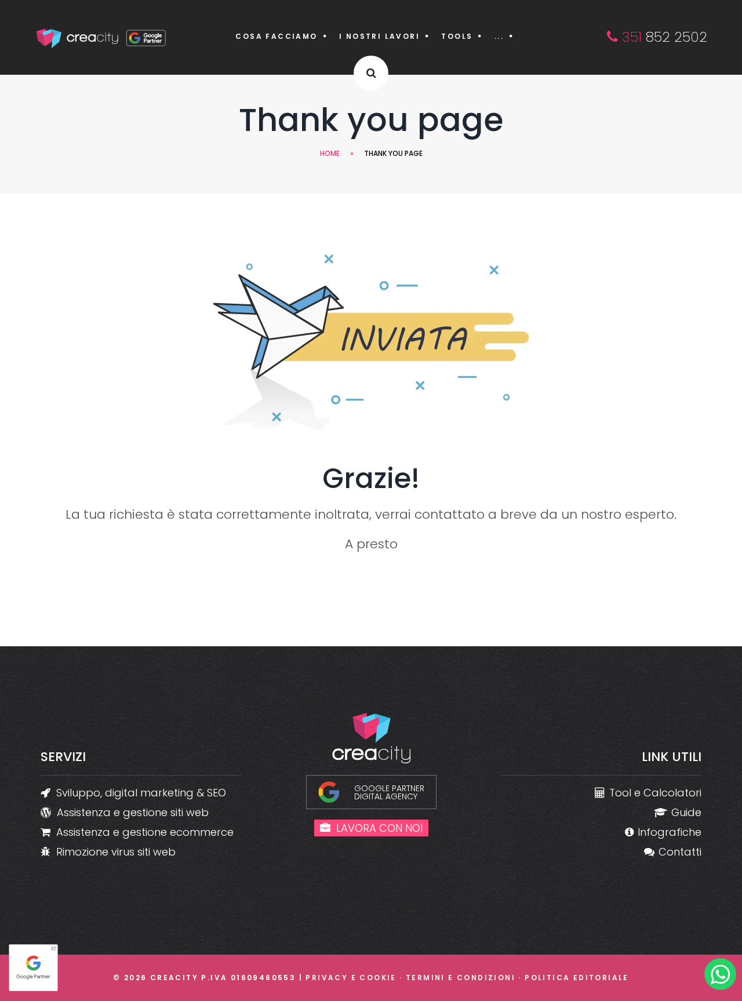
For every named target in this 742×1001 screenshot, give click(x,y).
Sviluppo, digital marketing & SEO (141, 792)
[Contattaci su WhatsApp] (720, 976)
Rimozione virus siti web (116, 852)
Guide (686, 812)
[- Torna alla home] (102, 37)
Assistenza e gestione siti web (133, 812)
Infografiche (669, 832)
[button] (371, 73)
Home (330, 153)
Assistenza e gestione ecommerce (145, 832)
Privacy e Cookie (350, 977)
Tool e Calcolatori (655, 792)
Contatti (680, 852)
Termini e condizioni (460, 977)
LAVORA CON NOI (379, 828)
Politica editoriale (577, 977)
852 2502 (662, 36)
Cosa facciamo (276, 36)
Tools (456, 36)
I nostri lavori (379, 36)
